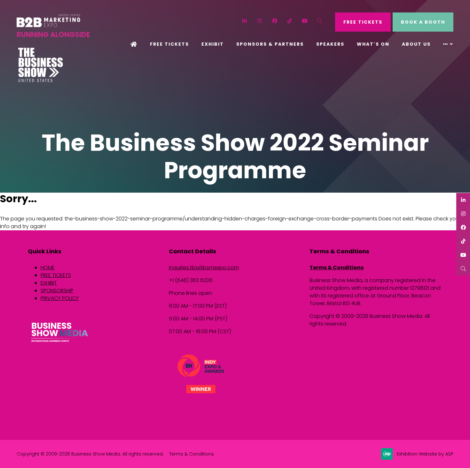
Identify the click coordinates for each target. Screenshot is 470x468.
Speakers (330, 44)
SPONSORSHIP (57, 290)
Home (133, 45)
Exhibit (212, 44)
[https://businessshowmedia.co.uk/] (60, 342)
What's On (373, 44)
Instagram (260, 21)
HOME (48, 267)
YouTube (305, 21)
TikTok (290, 21)
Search (320, 21)
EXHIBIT (49, 283)
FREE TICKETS (362, 22)
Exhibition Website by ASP (425, 454)
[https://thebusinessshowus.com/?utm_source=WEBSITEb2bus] (41, 80)
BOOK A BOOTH (423, 22)
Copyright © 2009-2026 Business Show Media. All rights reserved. (90, 454)
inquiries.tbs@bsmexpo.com (204, 267)
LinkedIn (245, 21)
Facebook (275, 21)
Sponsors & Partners (270, 44)
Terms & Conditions (336, 267)
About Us (416, 44)
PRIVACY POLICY (60, 298)
